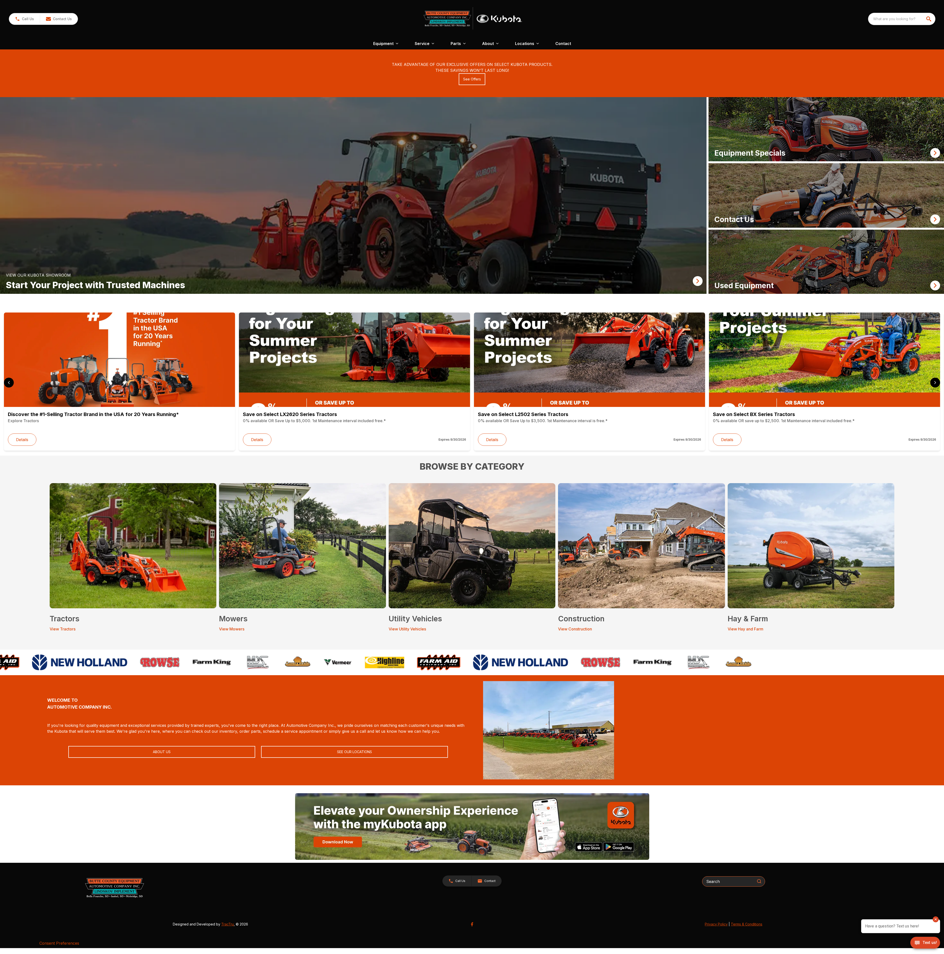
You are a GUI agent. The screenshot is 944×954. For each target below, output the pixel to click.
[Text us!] (925, 943)
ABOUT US (162, 752)
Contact (563, 43)
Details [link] (22, 439)
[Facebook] (472, 924)
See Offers (472, 79)
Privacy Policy (716, 924)
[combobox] (901, 19)
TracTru (227, 924)
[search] (929, 19)
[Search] (759, 881)
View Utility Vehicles (407, 628)
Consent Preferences (59, 943)
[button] (24, 19)
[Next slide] (935, 383)
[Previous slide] (9, 383)
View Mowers (231, 628)
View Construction (575, 628)
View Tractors (62, 628)
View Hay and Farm (745, 628)
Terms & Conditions (746, 924)
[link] (353, 195)
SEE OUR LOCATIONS (354, 752)
